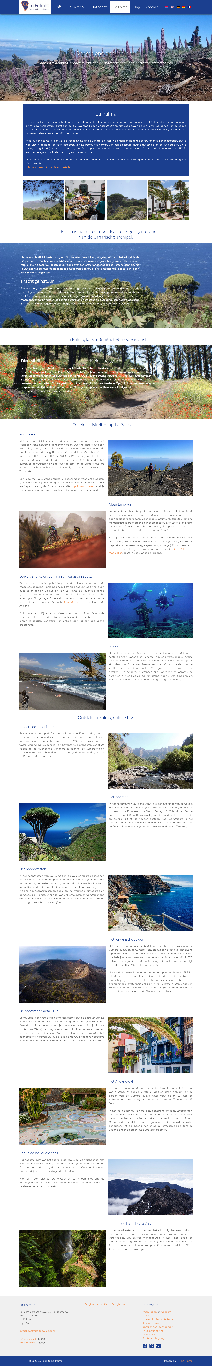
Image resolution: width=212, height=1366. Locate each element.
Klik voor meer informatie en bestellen (49, 167)
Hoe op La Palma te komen (158, 1319)
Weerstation (149, 1312)
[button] (85, 7)
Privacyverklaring (153, 1331)
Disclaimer (148, 1334)
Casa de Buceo (73, 602)
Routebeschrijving (153, 1338)
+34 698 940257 (28, 1342)
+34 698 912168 (27, 1339)
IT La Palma (186, 1361)
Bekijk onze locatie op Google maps (106, 1304)
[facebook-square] (145, 1345)
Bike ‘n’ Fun (180, 549)
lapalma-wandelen (83, 486)
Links (145, 1315)
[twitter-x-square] (152, 1345)
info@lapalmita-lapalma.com (37, 1331)
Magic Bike (115, 553)
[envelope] (158, 1345)
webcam (166, 1312)
